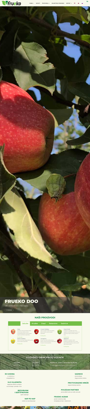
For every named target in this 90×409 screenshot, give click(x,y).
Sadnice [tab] (64, 323)
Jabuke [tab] (25, 323)
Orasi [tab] (43, 323)
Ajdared (66, 338)
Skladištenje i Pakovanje (58, 3)
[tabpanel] (45, 338)
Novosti (38, 3)
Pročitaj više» (20, 337)
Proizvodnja (45, 3)
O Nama (31, 3)
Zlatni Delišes (21, 338)
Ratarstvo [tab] (53, 323)
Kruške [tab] (35, 323)
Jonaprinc (44, 338)
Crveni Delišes (45, 329)
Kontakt (68, 3)
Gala (18, 329)
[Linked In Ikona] (87, 1)
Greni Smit (67, 329)
